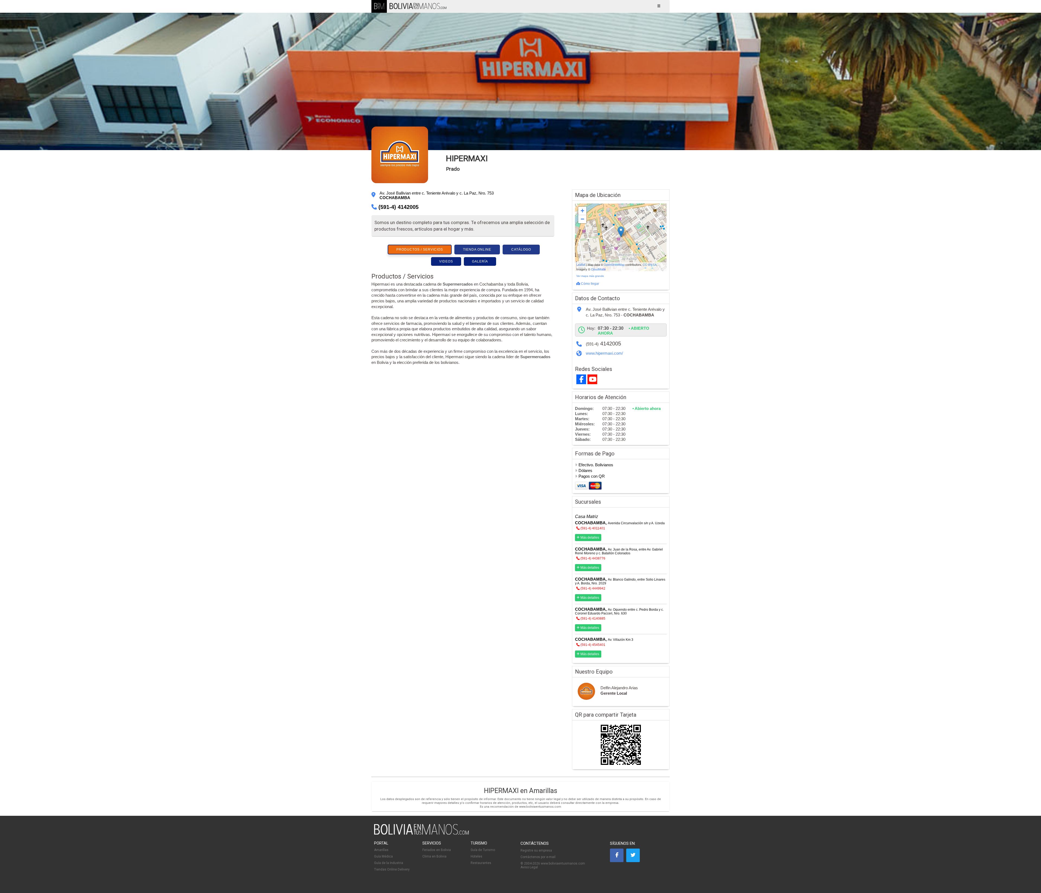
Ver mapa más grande (590, 275)
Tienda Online (477, 249)
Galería (480, 261)
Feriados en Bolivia (436, 850)
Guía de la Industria (388, 863)
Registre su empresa (536, 850)
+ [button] (582, 210)
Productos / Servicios (419, 249)
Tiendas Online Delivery (392, 869)
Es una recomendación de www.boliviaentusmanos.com (520, 806)
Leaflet (580, 264)
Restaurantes (481, 863)
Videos (446, 261)
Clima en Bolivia (434, 856)
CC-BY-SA (650, 264)
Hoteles (476, 856)
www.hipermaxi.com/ (604, 353)
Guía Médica (383, 856)
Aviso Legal (529, 867)
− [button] (582, 219)
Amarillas (381, 850)
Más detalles (589, 537)
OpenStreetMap (614, 264)
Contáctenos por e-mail (537, 857)
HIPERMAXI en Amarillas (520, 791)
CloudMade (598, 269)
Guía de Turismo (483, 850)
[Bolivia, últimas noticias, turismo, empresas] (421, 834)
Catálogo (521, 249)
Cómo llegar (589, 284)
